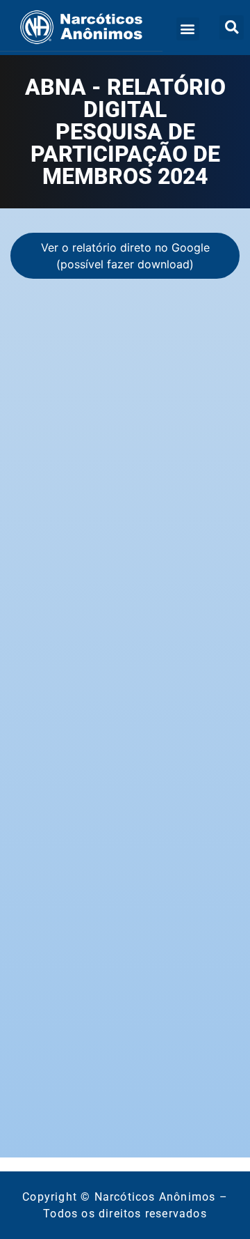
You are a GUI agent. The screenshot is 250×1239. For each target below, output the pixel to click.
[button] (187, 28)
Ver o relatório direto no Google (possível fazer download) (125, 255)
